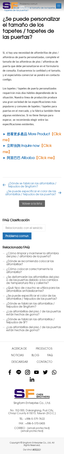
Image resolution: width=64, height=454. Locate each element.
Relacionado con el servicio (24, 227)
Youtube (36, 372)
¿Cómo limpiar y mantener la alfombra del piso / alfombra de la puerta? (32, 255)
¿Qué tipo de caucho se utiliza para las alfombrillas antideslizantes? (33, 289)
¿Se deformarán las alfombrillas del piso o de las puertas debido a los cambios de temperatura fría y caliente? (32, 279)
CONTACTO (44, 361)
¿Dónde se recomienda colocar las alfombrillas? (30, 263)
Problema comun (17, 235)
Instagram (27, 372)
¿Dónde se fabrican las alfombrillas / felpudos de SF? (30, 321)
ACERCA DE (19, 348)
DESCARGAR (20, 361)
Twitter (45, 372)
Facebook (9, 372)
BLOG (35, 355)
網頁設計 (37, 449)
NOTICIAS (17, 355)
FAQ (50, 355)
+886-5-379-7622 (35, 418)
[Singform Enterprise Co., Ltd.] (16, 6)
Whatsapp (54, 372)
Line (18, 372)
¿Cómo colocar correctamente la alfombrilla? (29, 271)
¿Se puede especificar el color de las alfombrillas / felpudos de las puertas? (30, 193)
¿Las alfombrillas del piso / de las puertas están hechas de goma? (33, 313)
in (32, 379)
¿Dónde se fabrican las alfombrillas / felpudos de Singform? (32, 185)
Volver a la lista (32, 203)
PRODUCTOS (44, 348)
